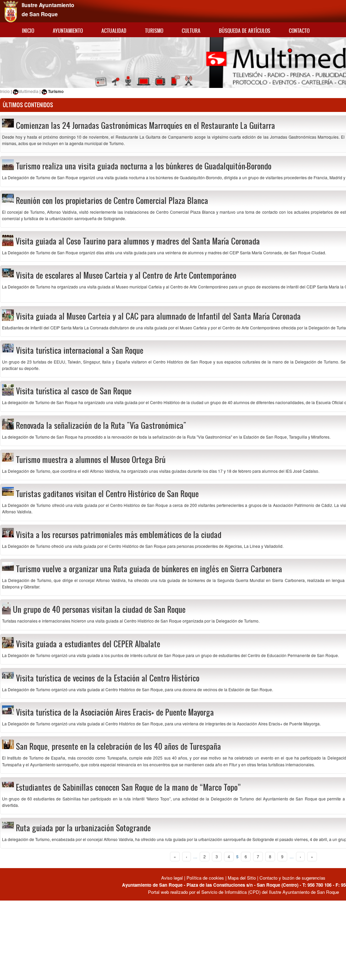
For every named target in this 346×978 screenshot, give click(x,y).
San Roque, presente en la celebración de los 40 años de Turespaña (118, 746)
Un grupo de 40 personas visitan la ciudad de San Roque (99, 609)
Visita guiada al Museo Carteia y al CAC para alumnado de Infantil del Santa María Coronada (158, 316)
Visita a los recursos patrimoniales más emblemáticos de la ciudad (118, 534)
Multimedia (28, 91)
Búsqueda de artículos (244, 30)
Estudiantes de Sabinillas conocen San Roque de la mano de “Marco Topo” (128, 787)
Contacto (299, 30)
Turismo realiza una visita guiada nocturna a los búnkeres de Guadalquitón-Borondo (143, 166)
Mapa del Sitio (242, 878)
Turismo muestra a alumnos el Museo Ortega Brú (91, 459)
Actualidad (113, 30)
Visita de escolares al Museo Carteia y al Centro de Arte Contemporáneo (126, 275)
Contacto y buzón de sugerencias (292, 878)
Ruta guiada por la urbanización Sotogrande (83, 827)
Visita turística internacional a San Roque (79, 350)
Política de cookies (205, 878)
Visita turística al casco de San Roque (73, 391)
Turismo (154, 30)
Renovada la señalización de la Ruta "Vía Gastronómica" (101, 425)
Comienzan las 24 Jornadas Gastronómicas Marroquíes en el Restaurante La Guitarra (145, 125)
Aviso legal (172, 878)
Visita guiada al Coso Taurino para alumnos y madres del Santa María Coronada (138, 241)
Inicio (28, 30)
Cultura (191, 30)
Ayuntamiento (68, 30)
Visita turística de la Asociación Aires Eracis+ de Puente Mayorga (115, 712)
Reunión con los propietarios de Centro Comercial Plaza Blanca (112, 200)
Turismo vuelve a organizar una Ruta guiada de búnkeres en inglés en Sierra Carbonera (149, 568)
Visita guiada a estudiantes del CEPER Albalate (88, 643)
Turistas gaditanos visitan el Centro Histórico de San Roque (107, 493)
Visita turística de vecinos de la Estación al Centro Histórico (107, 678)
